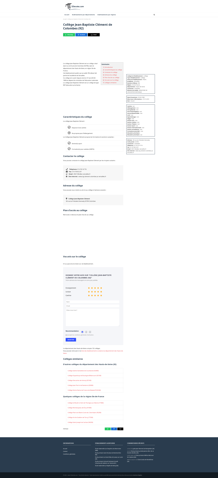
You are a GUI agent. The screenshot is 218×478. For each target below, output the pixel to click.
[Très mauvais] (88, 288)
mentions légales (137, 475)
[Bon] (95, 288)
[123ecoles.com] (74, 6)
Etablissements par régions (107, 14)
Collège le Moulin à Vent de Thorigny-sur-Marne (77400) (86, 403)
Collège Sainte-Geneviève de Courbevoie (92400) (83, 371)
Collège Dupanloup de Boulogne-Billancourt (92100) (84, 375)
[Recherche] (154, 15)
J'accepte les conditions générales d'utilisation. (80, 335)
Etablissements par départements (83, 14)
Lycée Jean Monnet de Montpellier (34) (143, 448)
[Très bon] (98, 288)
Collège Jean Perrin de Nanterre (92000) (80, 385)
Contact (65, 451)
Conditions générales (69, 454)
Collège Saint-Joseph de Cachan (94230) (80, 422)
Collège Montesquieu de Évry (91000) (79, 408)
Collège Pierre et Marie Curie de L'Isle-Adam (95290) (84, 412)
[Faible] (92, 288)
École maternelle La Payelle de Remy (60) (106, 465)
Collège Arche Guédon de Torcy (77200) (80, 417)
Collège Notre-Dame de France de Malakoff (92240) (84, 390)
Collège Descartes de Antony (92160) (79, 380)
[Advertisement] (93, 50)
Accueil (66, 14)
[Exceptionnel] (101, 288)
